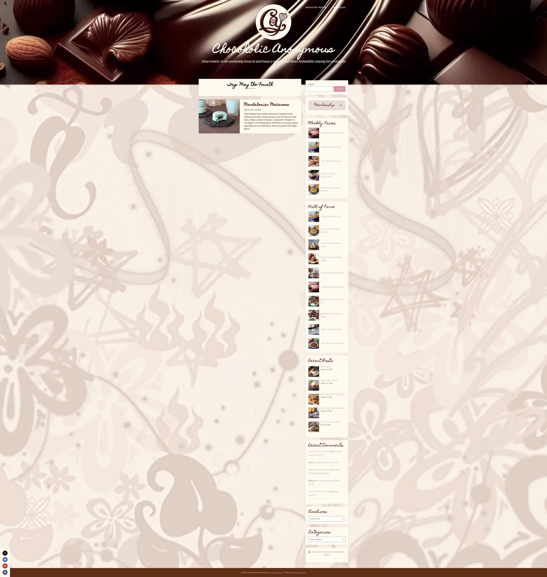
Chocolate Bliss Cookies (332, 161)
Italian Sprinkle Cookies (331, 329)
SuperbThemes (299, 572)
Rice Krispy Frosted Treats (332, 273)
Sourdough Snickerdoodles (332, 408)
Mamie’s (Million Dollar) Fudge (331, 259)
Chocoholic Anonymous (318, 451)
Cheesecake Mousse (329, 380)
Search (311, 84)
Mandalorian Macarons (266, 105)
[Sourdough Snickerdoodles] (314, 412)
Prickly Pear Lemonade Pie (332, 133)
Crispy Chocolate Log (330, 147)
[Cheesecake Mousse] (314, 385)
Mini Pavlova (326, 367)
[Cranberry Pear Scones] (314, 426)
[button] (326, 105)
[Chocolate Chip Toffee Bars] (314, 398)
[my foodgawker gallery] (326, 555)
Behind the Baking (315, 7)
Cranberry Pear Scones (330, 422)
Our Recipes (338, 7)
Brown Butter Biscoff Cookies (330, 189)
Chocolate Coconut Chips (332, 343)
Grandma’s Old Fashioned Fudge (331, 315)
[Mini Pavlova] (314, 371)
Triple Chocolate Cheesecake (328, 175)
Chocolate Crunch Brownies (326, 462)
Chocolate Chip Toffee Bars (333, 394)
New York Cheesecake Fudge (331, 244)
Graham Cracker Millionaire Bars (331, 301)
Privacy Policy (276, 572)
